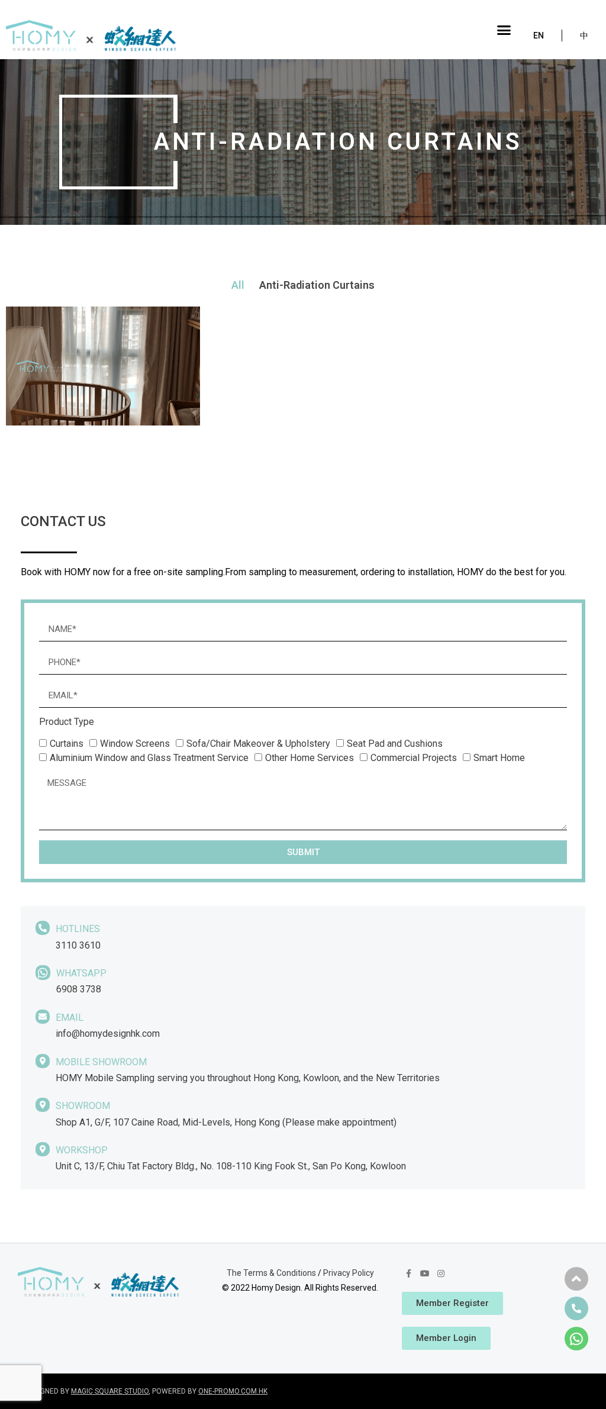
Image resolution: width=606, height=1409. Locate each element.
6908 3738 (78, 989)
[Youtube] (424, 1273)
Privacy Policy (348, 1273)
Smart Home (499, 757)
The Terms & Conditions (271, 1273)
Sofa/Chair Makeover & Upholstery (258, 743)
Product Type (66, 722)
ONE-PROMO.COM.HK (232, 1391)
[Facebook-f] (408, 1273)
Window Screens (135, 743)
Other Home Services (309, 757)
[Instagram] (440, 1273)
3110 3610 (78, 945)
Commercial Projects (413, 757)
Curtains (66, 743)
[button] (504, 29)
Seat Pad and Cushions (395, 743)
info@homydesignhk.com (108, 1033)
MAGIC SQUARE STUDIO (110, 1391)
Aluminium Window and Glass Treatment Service (149, 757)
